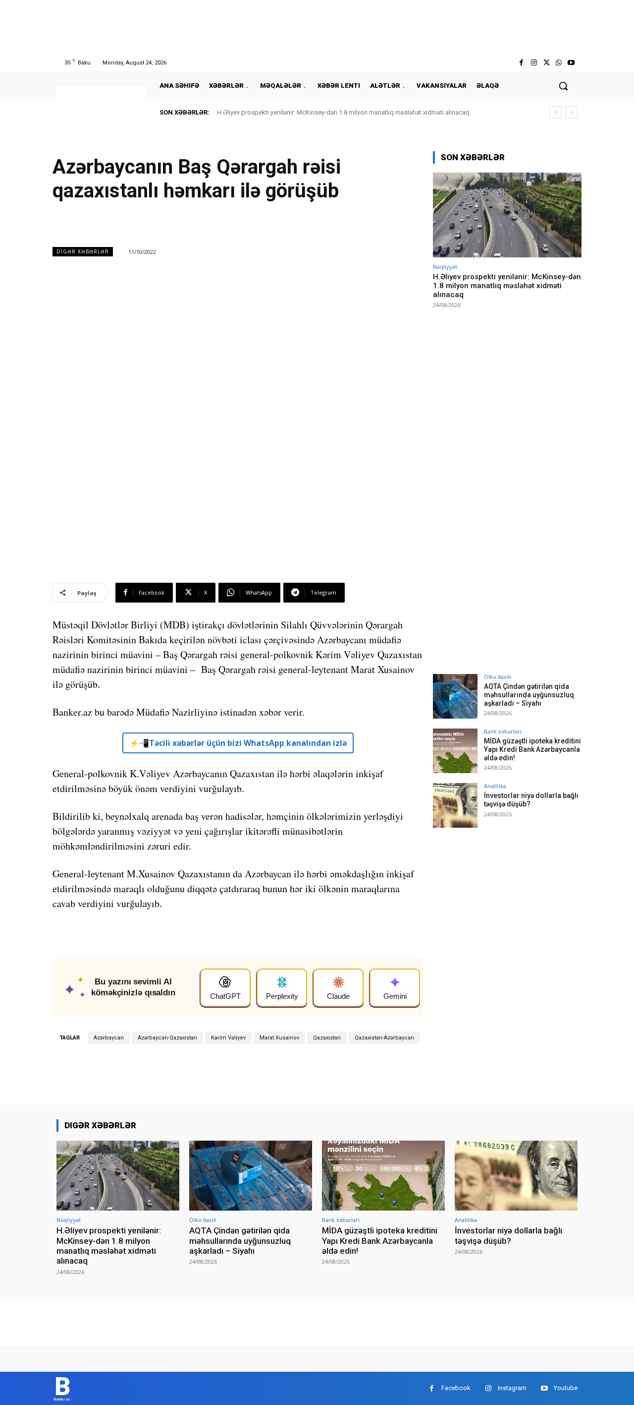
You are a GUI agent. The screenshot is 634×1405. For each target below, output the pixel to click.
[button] (563, 85)
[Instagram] (534, 63)
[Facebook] (521, 63)
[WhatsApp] (559, 63)
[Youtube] (571, 63)
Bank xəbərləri (503, 731)
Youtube (566, 1388)
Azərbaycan (109, 1038)
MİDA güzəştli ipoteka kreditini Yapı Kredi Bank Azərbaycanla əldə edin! (532, 749)
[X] (546, 63)
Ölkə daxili (497, 676)
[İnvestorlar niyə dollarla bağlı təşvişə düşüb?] (455, 805)
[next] (571, 112)
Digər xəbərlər (82, 251)
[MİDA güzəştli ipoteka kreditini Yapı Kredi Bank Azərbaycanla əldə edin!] (455, 751)
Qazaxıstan (327, 1038)
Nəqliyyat (445, 266)
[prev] (555, 112)
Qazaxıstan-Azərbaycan (384, 1038)
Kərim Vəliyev (228, 1038)
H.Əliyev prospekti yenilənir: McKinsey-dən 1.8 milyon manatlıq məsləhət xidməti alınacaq (343, 112)
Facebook (456, 1388)
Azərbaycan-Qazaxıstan (167, 1038)
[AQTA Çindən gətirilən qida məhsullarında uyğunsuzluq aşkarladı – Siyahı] (455, 696)
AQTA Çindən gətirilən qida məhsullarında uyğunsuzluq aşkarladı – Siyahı (529, 694)
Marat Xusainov (279, 1038)
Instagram (512, 1388)
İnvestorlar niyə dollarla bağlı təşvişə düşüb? (508, 1235)
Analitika (495, 786)
